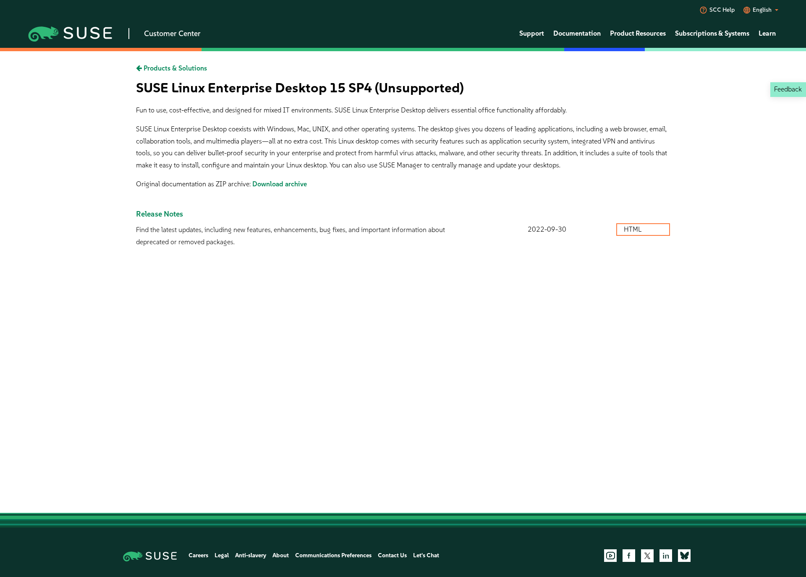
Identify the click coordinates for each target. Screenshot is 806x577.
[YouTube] (610, 555)
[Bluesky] (684, 555)
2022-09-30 (547, 229)
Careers (198, 555)
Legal (222, 555)
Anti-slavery (250, 555)
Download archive (279, 184)
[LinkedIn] (665, 555)
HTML (633, 229)
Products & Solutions (174, 68)
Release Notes (159, 214)
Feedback (788, 89)
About (280, 555)
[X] (647, 555)
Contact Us (392, 555)
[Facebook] (629, 555)
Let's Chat (426, 555)
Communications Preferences (333, 555)
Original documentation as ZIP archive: (194, 184)
